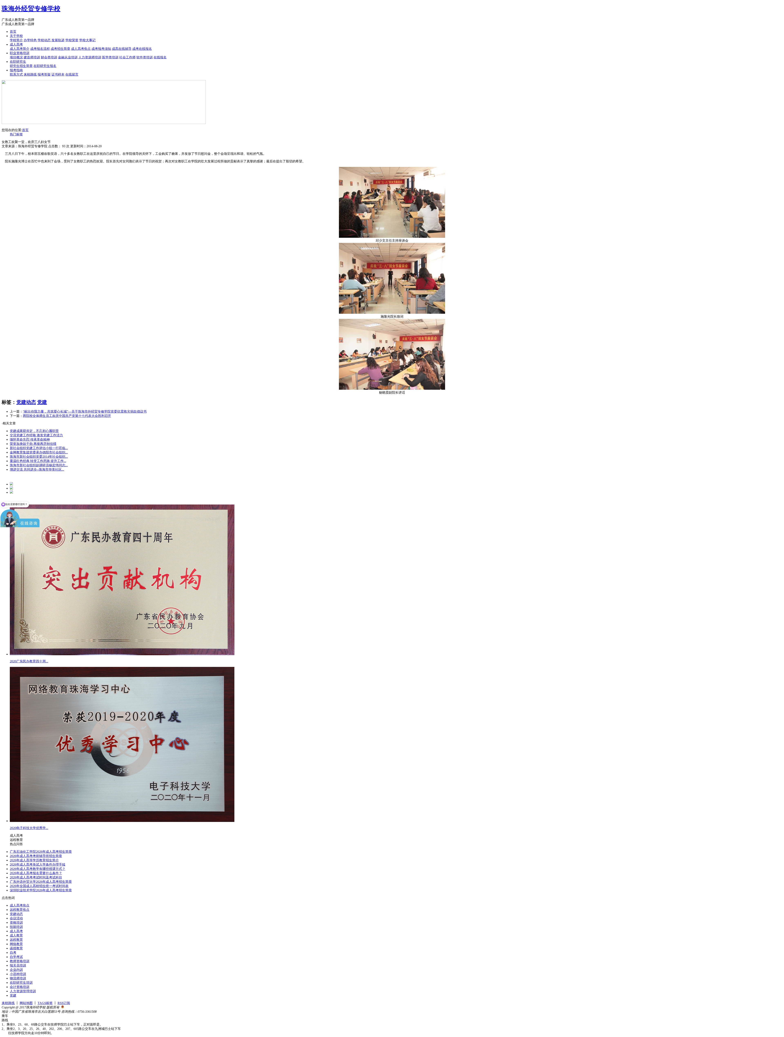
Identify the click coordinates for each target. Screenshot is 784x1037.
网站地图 (26, 1003)
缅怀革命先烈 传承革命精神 (30, 439)
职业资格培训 (19, 53)
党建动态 (26, 402)
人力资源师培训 (89, 57)
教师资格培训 (19, 961)
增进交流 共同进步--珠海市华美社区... (37, 469)
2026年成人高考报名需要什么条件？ (36, 873)
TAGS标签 (45, 1003)
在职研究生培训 (21, 982)
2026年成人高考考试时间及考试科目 (36, 877)
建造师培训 (32, 57)
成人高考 (16, 44)
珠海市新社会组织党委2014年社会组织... (39, 456)
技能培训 (16, 927)
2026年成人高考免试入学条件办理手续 (37, 864)
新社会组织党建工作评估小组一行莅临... (39, 448)
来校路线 (30, 74)
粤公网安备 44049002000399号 (85, 1007)
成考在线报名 (142, 48)
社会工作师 (127, 57)
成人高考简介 (19, 48)
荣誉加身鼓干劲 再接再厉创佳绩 (33, 443)
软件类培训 (144, 57)
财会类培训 (49, 57)
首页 (13, 31)
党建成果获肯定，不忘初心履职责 (34, 431)
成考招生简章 (60, 48)
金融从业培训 (68, 57)
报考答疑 (44, 74)
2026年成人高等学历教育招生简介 (34, 860)
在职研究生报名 (44, 66)
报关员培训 (18, 965)
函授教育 (16, 948)
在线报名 (160, 57)
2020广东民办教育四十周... (29, 661)
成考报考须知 (101, 48)
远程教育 (16, 939)
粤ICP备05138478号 (111, 1011)
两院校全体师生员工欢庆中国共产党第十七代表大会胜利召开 (67, 415)
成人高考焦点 (81, 48)
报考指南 (16, 70)
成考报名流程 (40, 48)
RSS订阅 (64, 1003)
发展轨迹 (58, 40)
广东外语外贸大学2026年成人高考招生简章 (41, 881)
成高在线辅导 (121, 48)
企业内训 (16, 969)
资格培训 (16, 922)
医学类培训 (110, 57)
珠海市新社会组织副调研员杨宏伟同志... (39, 465)
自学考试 (16, 957)
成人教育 (16, 935)
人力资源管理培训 (23, 991)
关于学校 (16, 36)
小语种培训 (18, 974)
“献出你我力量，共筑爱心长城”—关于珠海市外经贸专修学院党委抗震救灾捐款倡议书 (85, 411)
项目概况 (16, 57)
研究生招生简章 (21, 66)
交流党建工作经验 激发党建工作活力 (36, 435)
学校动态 (44, 40)
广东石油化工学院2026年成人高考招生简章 (41, 851)
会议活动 (16, 918)
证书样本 (58, 74)
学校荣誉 (71, 40)
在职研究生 (18, 61)
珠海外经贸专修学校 (31, 8)
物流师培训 (18, 978)
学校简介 (16, 40)
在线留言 (71, 74)
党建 (42, 402)
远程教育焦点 (19, 909)
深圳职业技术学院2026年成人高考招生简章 (41, 890)
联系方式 (16, 74)
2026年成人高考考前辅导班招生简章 (36, 856)
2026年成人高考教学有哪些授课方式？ (37, 869)
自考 (13, 952)
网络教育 (16, 944)
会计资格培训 (19, 987)
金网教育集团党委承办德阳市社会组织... (39, 452)
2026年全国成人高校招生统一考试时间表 (39, 886)
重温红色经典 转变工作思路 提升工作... (38, 461)
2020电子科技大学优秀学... (29, 828)
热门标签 (16, 134)
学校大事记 (87, 40)
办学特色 (30, 40)
